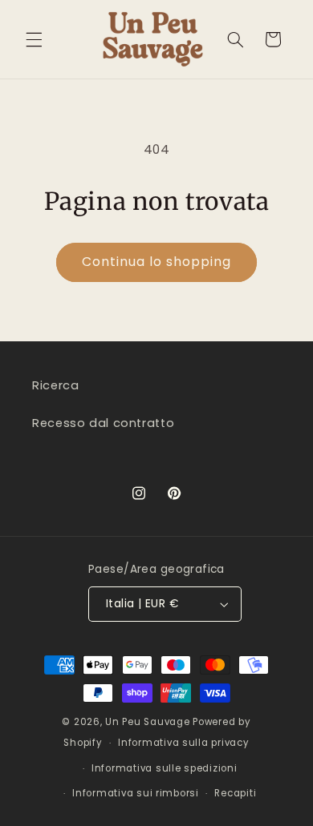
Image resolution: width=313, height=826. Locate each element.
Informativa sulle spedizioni (164, 768)
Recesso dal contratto (103, 423)
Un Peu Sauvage (147, 721)
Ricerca (55, 385)
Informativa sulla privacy (183, 742)
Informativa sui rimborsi (135, 793)
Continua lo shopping (157, 261)
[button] (33, 39)
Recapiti (235, 793)
